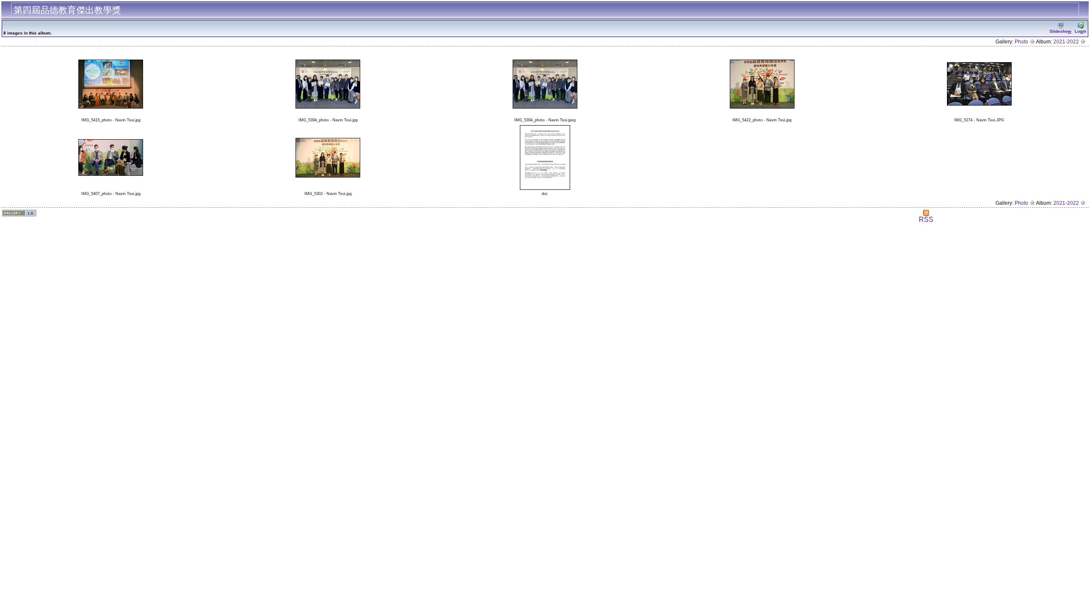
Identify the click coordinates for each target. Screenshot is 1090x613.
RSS (926, 219)
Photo (1022, 42)
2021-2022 (1066, 42)
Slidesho (1060, 31)
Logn (1080, 31)
